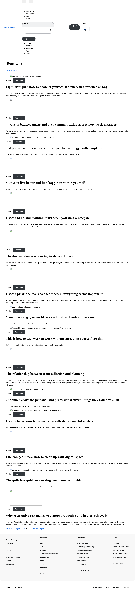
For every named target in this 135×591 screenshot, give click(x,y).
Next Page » (39, 529)
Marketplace (81, 560)
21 (28, 529)
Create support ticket (83, 570)
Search (25, 23)
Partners (116, 543)
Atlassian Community (84, 550)
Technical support (83, 543)
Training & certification (121, 547)
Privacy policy (97, 587)
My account (81, 564)
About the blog (11, 540)
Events (8, 550)
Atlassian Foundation (14, 557)
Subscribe (74, 27)
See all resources (118, 563)
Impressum (117, 587)
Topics (28, 9)
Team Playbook (82, 553)
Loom (42, 560)
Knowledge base (83, 557)
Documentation (118, 550)
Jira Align (43, 550)
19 (24, 529)
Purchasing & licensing (85, 547)
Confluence (44, 557)
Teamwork (19, 80)
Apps (28, 16)
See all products (45, 574)
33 (34, 529)
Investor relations (12, 554)
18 (23, 529)
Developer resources (120, 553)
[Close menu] (24, 1)
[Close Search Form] (90, 29)
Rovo (42, 543)
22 (30, 529)
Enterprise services (119, 557)
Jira (41, 547)
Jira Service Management (49, 553)
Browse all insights (11, 70)
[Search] (49, 30)
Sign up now (28, 39)
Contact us (10, 564)
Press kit (9, 561)
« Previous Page (12, 529)
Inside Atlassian (9, 27)
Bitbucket (43, 567)
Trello (42, 564)
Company (9, 543)
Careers (8, 547)
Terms (107, 587)
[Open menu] (31, 1)
